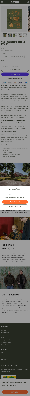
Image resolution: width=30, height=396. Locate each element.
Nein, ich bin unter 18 (15, 206)
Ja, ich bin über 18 (15, 202)
